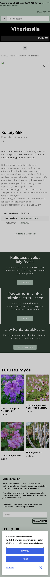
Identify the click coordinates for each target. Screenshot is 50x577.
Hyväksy (25, 550)
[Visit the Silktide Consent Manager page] (41, 567)
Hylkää (25, 558)
